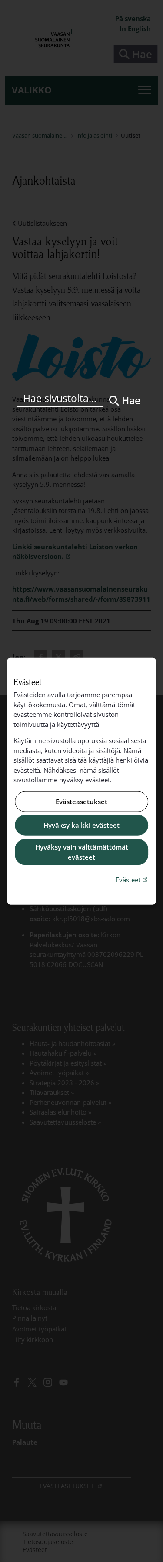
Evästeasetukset (81, 801)
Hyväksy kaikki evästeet (81, 825)
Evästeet (133, 879)
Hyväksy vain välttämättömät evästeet (81, 852)
